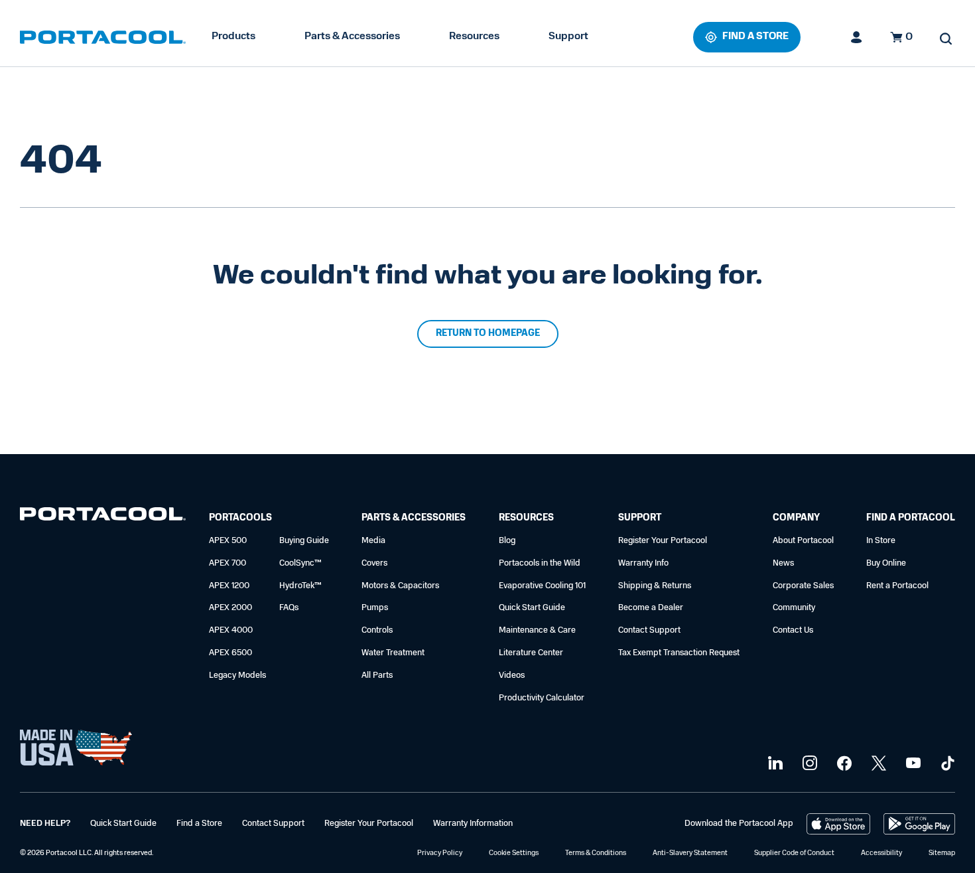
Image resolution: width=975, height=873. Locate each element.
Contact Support (649, 630)
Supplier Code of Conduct (794, 853)
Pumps (374, 607)
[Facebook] (843, 763)
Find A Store (755, 37)
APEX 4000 (231, 630)
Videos (512, 675)
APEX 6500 (230, 653)
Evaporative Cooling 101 (542, 586)
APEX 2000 (230, 607)
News (783, 563)
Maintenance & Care (537, 630)
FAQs (288, 607)
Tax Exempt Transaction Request (679, 653)
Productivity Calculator (541, 698)
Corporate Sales (803, 586)
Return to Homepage (488, 334)
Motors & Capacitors (400, 586)
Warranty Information (473, 823)
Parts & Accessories (352, 36)
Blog (507, 540)
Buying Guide (304, 540)
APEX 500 (228, 540)
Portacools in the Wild (539, 563)
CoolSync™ (300, 563)
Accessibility (881, 853)
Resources (474, 36)
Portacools (240, 518)
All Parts (377, 675)
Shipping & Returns (654, 586)
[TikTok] (946, 763)
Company (796, 518)
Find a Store (199, 823)
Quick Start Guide (532, 607)
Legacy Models (237, 675)
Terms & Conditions (595, 853)
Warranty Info (643, 563)
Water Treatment (392, 653)
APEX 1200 (229, 586)
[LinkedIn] (774, 763)
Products (233, 36)
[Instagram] (808, 763)
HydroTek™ (300, 586)
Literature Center (531, 653)
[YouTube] (912, 763)
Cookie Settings (514, 853)
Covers (374, 563)
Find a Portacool (910, 518)
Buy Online (886, 563)
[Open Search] (946, 38)
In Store (880, 540)
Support (568, 36)
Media (373, 540)
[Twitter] (877, 763)
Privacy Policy (439, 853)
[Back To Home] (103, 37)
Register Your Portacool (662, 540)
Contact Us (793, 630)
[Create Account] (857, 37)
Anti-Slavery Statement (690, 853)
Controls (377, 630)
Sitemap (942, 853)
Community (794, 607)
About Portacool (803, 540)
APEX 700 (227, 563)
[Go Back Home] (103, 516)
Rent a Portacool (897, 586)
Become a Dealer (650, 607)
